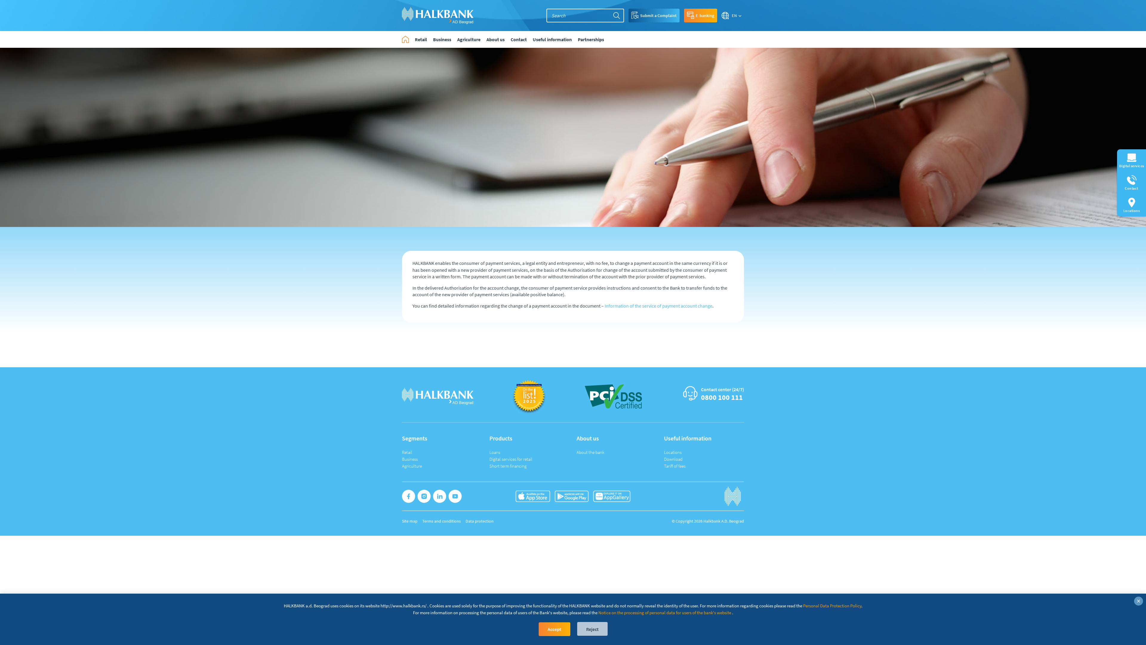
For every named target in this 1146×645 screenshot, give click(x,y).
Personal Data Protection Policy (832, 606)
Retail (407, 452)
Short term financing (507, 466)
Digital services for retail (510, 459)
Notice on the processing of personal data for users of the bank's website (664, 612)
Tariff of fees (675, 466)
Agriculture (412, 466)
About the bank (590, 452)
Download (673, 459)
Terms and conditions (441, 521)
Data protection (480, 521)
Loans (494, 452)
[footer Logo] (438, 396)
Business (410, 459)
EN (734, 15)
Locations (673, 452)
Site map (410, 521)
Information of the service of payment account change (658, 306)
